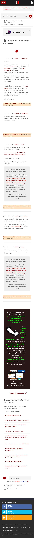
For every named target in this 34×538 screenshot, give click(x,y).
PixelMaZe (24, 481)
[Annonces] (26, 16)
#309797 (16, 58)
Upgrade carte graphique (13, 415)
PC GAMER (5, 527)
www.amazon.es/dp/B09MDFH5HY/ (14, 153)
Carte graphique (25, 527)
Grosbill (13, 180)
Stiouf (22, 144)
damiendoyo (24, 58)
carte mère (13, 67)
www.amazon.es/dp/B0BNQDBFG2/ (14, 154)
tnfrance (17, 481)
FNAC (14, 182)
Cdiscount (9, 182)
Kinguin (19, 182)
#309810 (16, 144)
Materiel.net (15, 178)
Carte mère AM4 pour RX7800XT (14, 431)
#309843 (16, 247)
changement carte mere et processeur (17, 420)
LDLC (20, 178)
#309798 (16, 113)
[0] (17, 32)
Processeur (7, 68)
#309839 (16, 216)
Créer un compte (17, 103)
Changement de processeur (13, 461)
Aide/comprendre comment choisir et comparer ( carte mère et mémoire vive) (16, 437)
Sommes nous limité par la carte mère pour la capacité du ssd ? (16, 456)
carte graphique (16, 226)
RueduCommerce (21, 180)
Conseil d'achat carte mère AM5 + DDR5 (17, 444)
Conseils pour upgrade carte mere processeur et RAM (15, 425)
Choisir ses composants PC (20, 524)
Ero (28, 481)
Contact (17, 530)
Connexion (6, 103)
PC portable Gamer (14, 527)
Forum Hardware (7, 524)
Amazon (8, 178)
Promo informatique (8, 530)
